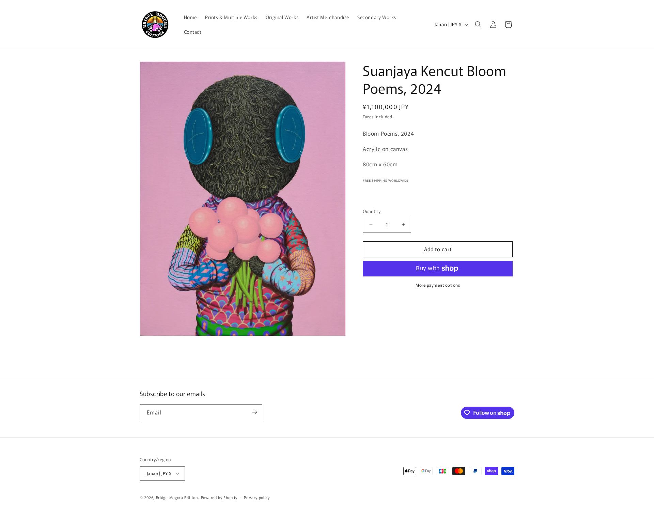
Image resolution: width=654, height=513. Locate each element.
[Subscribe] (254, 412)
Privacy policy (257, 497)
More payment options (438, 285)
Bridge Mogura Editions (178, 497)
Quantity (371, 211)
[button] (478, 24)
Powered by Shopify (219, 497)
